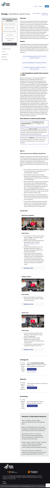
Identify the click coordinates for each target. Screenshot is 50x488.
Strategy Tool (5, 54)
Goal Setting (5, 59)
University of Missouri (26, 486)
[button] (33, 268)
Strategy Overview (6, 49)
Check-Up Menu (36, 13)
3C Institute (16, 486)
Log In (46, 6)
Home (4, 481)
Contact (4, 483)
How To (4, 51)
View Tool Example (31, 372)
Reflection (4, 57)
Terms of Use (40, 486)
